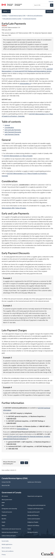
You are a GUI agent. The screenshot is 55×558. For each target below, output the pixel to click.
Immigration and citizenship (9, 508)
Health (3, 522)
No (26, 462)
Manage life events (33, 532)
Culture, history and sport (9, 535)
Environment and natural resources (11, 529)
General (7, 125)
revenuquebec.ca (25, 83)
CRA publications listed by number (12, 18)
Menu (5, 11)
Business (4, 515)
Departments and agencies (35, 496)
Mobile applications (7, 544)
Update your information (34, 482)
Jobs (3, 505)
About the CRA (6, 485)
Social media (5, 541)
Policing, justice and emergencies (37, 505)
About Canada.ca (6, 548)
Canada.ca (4, 15)
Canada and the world (33, 512)
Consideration (9, 127)
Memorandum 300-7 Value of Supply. (14, 208)
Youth (29, 529)
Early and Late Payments (13, 130)
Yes (22, 462)
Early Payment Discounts (13, 132)
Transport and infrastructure (35, 508)
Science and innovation (34, 519)
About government (7, 499)
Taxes (3, 525)
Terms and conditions (7, 551)
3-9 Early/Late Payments (29, 18)
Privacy (4, 554)
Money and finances (33, 515)
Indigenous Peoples (33, 522)
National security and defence (10, 532)
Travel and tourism (7, 512)
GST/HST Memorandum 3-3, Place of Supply (18, 156)
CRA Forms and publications (34, 15)
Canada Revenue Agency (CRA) (17, 15)
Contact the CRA (6, 482)
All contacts (5, 496)
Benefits (4, 519)
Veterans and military (33, 525)
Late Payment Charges (12, 134)
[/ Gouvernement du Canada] (12, 4)
